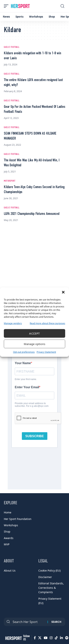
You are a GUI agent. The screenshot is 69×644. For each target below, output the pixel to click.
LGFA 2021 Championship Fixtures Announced (31, 214)
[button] (63, 292)
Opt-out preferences (24, 351)
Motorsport (9, 181)
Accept (34, 333)
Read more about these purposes (47, 323)
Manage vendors (13, 323)
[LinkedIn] (61, 638)
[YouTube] (45, 638)
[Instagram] (51, 638)
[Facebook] (35, 638)
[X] (39, 638)
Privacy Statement (46, 351)
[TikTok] (56, 638)
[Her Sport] (20, 6)
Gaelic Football (12, 47)
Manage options (34, 344)
